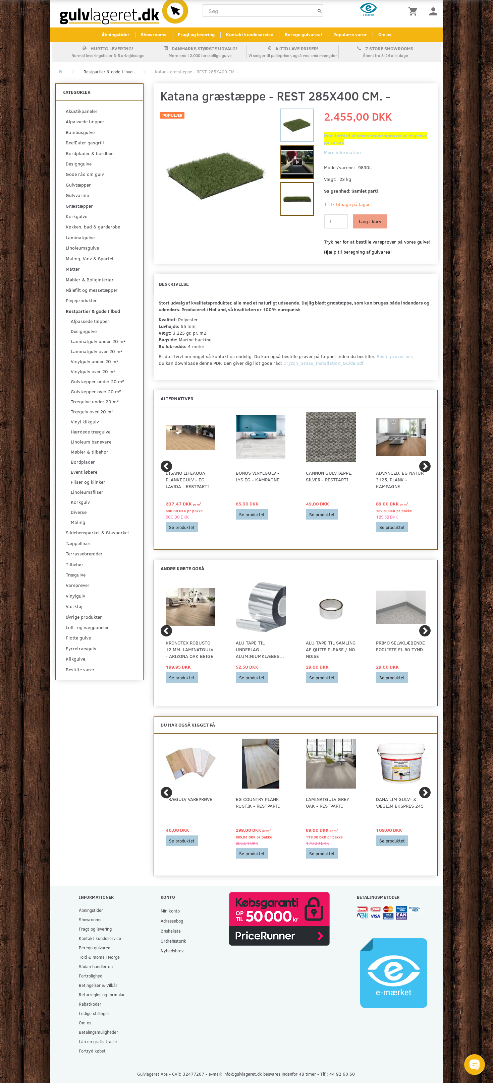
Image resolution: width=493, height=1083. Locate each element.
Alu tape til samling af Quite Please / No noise (331, 649)
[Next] (425, 466)
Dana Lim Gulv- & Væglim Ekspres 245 (400, 802)
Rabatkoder (90, 1004)
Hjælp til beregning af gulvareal (358, 252)
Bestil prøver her (394, 356)
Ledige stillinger (94, 1013)
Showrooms (153, 34)
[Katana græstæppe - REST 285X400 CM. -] (217, 177)
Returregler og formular (102, 994)
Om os (384, 34)
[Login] (433, 10)
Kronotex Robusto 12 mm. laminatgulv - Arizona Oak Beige (189, 649)
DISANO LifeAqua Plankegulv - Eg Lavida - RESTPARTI (187, 479)
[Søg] (320, 11)
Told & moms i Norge (99, 957)
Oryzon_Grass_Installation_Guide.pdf (323, 363)
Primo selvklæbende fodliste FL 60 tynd (400, 646)
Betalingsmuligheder (98, 1032)
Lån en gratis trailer (98, 1041)
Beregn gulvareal (303, 34)
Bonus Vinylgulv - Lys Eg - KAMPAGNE (257, 476)
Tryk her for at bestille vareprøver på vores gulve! (377, 242)
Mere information (342, 152)
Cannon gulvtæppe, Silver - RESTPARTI (329, 476)
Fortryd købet (92, 1051)
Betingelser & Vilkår (98, 985)
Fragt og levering (196, 34)
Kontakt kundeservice (249, 34)
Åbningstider (115, 34)
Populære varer (350, 34)
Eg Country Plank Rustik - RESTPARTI (258, 802)
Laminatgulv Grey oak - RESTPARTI (327, 802)
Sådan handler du (96, 966)
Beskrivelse (174, 284)
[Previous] (166, 466)
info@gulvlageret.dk (242, 1074)
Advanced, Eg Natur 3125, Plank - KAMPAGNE (400, 479)
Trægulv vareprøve (189, 799)
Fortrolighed (90, 975)
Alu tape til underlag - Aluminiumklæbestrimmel (261, 649)
